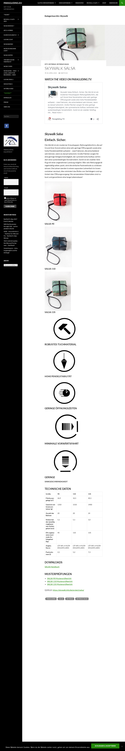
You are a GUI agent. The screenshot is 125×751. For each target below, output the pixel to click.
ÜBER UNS (7, 107)
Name (6, 177)
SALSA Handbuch (52, 567)
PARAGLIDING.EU (13, 3)
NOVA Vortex (8, 55)
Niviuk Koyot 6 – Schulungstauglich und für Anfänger (11, 250)
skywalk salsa (82, 599)
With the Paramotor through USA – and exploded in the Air (11, 226)
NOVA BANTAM (8, 44)
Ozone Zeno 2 (8, 79)
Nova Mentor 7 (9, 26)
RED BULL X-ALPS (92, 3)
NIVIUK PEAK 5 (8, 84)
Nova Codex (8, 66)
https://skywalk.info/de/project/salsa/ (68, 590)
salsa (61, 599)
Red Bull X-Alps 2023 (9, 20)
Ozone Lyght (8, 39)
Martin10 (64, 73)
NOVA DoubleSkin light (10, 49)
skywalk (70, 599)
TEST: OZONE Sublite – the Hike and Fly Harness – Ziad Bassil (11, 243)
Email (6, 188)
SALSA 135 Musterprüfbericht (60, 584)
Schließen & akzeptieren (105, 746)
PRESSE (6, 102)
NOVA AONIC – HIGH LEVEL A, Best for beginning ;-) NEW (10, 73)
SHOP (104, 3)
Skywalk (52, 64)
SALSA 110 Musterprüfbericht (60, 581)
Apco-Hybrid (8, 30)
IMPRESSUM (7, 97)
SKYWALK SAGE (8, 88)
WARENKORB (113, 3)
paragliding (51, 599)
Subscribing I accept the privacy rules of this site (10, 200)
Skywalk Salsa (63, 64)
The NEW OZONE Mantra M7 (9, 61)
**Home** (7, 14)
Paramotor (79, 3)
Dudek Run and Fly (10, 35)
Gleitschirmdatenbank (46, 3)
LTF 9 (46, 64)
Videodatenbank (65, 3)
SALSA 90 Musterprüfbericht (59, 578)
